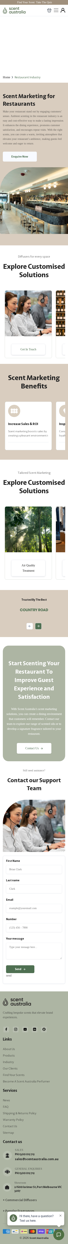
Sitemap (8, 1132)
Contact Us (32, 748)
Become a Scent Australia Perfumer (26, 1081)
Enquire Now (19, 156)
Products (9, 1055)
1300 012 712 (27, 1154)
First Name (13, 861)
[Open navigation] (56, 10)
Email (9, 899)
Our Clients (10, 1068)
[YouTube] (25, 1029)
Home (6, 77)
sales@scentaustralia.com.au (37, 1159)
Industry (8, 1062)
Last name (12, 880)
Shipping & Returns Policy (19, 1113)
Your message (15, 938)
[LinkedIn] (34, 1029)
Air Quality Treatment (28, 568)
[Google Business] (44, 1029)
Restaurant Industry (28, 77)
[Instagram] (15, 1029)
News (6, 1100)
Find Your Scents (14, 1075)
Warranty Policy (13, 1120)
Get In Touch (28, 349)
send (18, 969)
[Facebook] (6, 1029)
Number (11, 919)
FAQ (5, 1107)
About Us (9, 1049)
